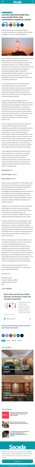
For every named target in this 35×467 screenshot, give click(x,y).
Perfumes (20, 340)
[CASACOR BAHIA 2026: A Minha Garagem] (17, 362)
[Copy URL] (22, 25)
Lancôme (8, 340)
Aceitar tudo (17, 461)
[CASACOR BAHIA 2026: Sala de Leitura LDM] (17, 388)
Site (3, 284)
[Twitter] (7, 25)
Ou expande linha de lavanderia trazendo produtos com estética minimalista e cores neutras (19, 434)
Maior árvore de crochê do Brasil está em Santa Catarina (19, 422)
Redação (6, 22)
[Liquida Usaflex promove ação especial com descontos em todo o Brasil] (5, 415)
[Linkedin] (18, 25)
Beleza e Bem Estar (7, 12)
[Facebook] (3, 25)
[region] (17, 458)
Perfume (14, 340)
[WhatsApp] (14, 25)
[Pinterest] (10, 25)
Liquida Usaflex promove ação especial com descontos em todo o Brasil (19, 414)
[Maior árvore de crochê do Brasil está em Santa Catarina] (5, 424)
